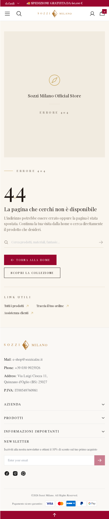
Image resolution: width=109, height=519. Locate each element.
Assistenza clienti (16, 313)
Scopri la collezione (32, 273)
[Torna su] (54, 515)
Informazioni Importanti (31, 431)
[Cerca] (100, 242)
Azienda (12, 404)
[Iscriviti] (99, 460)
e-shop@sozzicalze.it (28, 359)
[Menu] (7, 13)
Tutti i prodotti (14, 306)
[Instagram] (15, 473)
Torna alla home (33, 260)
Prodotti (14, 418)
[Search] (19, 14)
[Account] (92, 13)
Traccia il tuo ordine (50, 306)
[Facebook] (7, 473)
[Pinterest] (23, 473)
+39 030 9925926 (27, 367)
